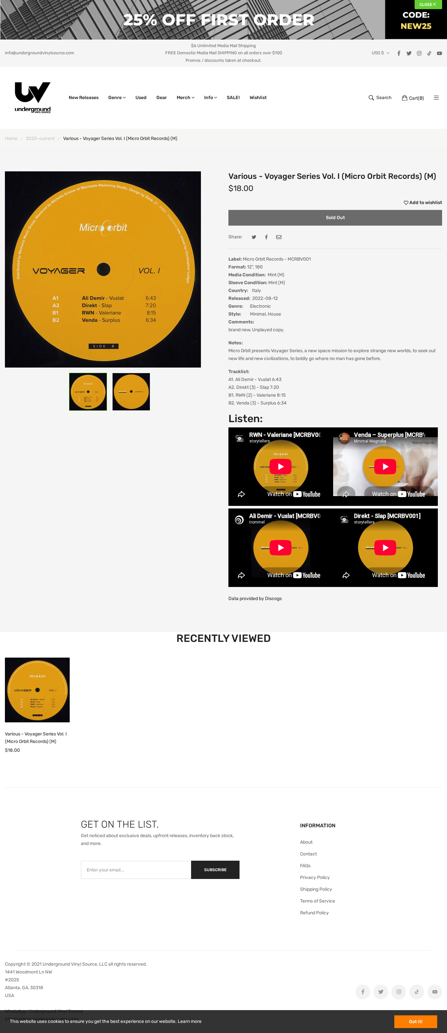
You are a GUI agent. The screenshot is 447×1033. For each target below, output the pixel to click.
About (306, 842)
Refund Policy (314, 913)
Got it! (415, 1021)
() (416, 98)
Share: (235, 237)
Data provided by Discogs (255, 598)
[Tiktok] (429, 52)
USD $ (378, 53)
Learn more (190, 1021)
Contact (308, 854)
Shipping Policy (316, 889)
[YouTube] (439, 52)
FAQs (305, 866)
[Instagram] (419, 52)
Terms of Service (317, 901)
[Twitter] (409, 52)
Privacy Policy (315, 877)
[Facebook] (399, 52)
